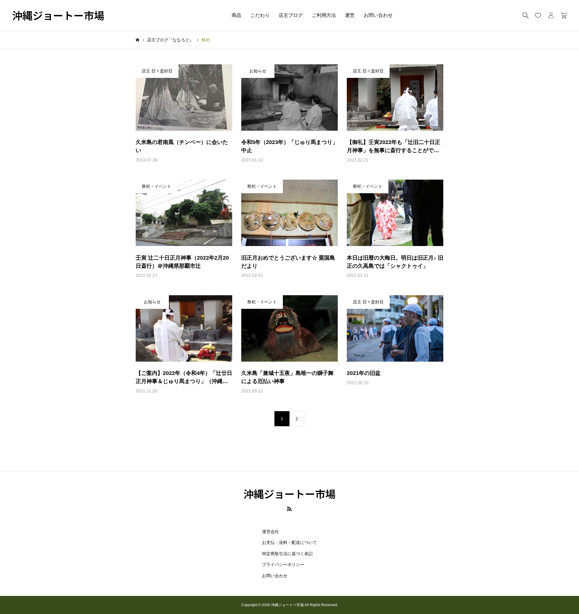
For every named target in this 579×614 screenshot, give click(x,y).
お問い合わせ (378, 15)
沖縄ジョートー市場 (58, 15)
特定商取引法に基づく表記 (287, 553)
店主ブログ (291, 15)
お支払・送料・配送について (289, 542)
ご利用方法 (324, 15)
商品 (236, 15)
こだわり (260, 15)
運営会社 (270, 531)
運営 (350, 15)
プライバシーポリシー (283, 564)
